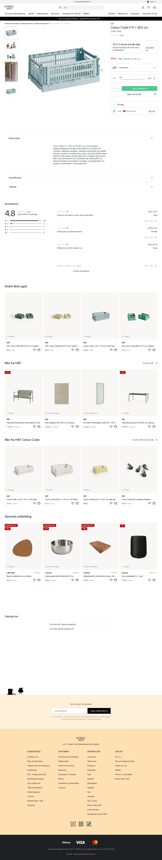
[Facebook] (73, 823)
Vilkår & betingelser (35, 788)
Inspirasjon (91, 757)
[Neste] (101, 70)
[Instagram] (81, 823)
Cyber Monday (93, 810)
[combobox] (152, 2)
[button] (117, 35)
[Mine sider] (143, 7)
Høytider (90, 788)
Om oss (118, 757)
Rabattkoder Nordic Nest (97, 814)
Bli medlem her (150, 49)
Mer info (152, 111)
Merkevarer (123, 14)
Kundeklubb (32, 770)
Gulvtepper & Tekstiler (71, 14)
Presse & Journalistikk (123, 774)
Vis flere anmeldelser (81, 271)
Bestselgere (92, 783)
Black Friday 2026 (94, 805)
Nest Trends (92, 801)
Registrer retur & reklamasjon (38, 766)
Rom (89, 792)
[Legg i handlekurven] (38, 349)
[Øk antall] (119, 88)
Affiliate (118, 770)
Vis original (77, 266)
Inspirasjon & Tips (149, 14)
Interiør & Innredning (12, 23)
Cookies (30, 796)
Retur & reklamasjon (35, 761)
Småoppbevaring (27, 23)
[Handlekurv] (154, 7)
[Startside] (9, 7)
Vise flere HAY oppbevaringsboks (62, 624)
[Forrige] (25, 70)
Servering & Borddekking (15, 14)
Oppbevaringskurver (41, 23)
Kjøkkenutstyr (42, 14)
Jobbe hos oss (121, 766)
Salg (89, 774)
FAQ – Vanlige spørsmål (36, 774)
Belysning (55, 14)
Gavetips (90, 796)
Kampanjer (134, 14)
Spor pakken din (33, 783)
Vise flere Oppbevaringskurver (61, 629)
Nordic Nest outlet (122, 779)
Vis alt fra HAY (148, 363)
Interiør (31, 14)
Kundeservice (32, 757)
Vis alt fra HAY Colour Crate (143, 440)
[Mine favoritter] (149, 7)
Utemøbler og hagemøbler (68, 783)
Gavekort (62, 788)
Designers (91, 766)
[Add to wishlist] (34, 349)
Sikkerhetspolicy (33, 792)
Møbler (86, 14)
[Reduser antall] (112, 88)
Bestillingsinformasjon (35, 779)
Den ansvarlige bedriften (125, 761)
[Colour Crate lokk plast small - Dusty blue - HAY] (114, 78)
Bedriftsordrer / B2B (35, 801)
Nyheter (112, 14)
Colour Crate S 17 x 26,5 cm (60, 23)
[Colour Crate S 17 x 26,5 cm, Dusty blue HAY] (64, 70)
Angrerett (31, 805)
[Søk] (60, 7)
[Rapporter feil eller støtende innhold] (155, 221)
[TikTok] (89, 823)
